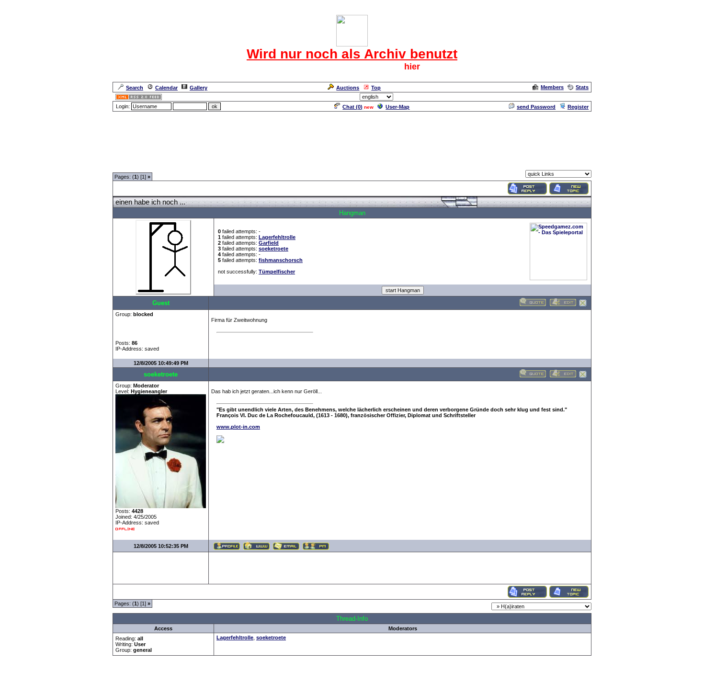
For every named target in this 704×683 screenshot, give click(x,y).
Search (134, 88)
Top (376, 88)
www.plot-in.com (238, 427)
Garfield (269, 243)
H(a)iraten (216, 164)
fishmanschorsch (281, 260)
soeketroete (273, 248)
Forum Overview (133, 164)
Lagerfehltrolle (277, 237)
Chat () (352, 107)
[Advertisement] (352, 134)
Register (578, 107)
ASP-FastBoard (329, 676)
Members (552, 87)
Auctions (347, 88)
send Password (536, 107)
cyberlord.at (407, 676)
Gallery (198, 88)
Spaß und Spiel (179, 164)
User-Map (397, 107)
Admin (579, 97)
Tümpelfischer (277, 271)
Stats (582, 87)
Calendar (166, 88)
